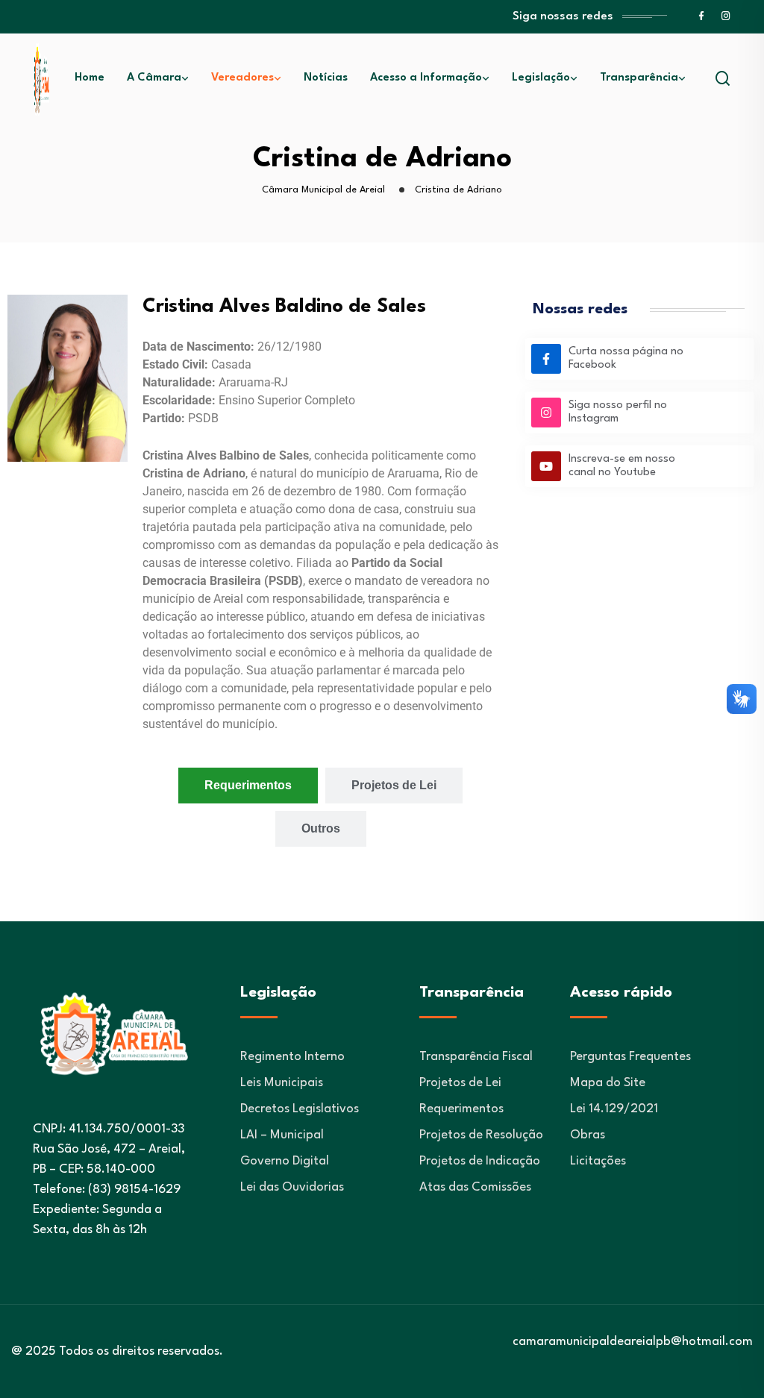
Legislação (541, 78)
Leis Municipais (281, 1082)
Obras (587, 1135)
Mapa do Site (607, 1082)
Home (89, 78)
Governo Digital (284, 1161)
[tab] (248, 785)
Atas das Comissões (475, 1187)
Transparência (639, 78)
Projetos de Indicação (479, 1161)
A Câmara (154, 78)
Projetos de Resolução (481, 1135)
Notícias (326, 78)
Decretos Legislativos (299, 1109)
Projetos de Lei (460, 1082)
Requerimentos (461, 1109)
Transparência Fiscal (476, 1056)
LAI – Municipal (282, 1135)
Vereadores (242, 78)
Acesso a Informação (426, 78)
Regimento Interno (292, 1056)
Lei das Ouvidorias (292, 1187)
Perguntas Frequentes (630, 1056)
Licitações (598, 1161)
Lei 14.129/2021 (614, 1109)
